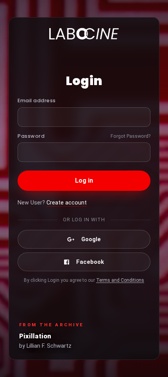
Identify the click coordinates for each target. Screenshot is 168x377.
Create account (66, 202)
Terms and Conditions (120, 280)
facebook (90, 261)
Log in (84, 180)
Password (31, 136)
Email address (37, 100)
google (91, 239)
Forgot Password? (130, 136)
